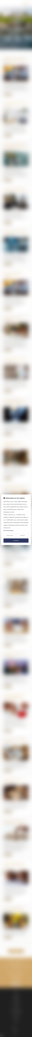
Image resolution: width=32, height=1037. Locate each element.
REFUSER (22, 535)
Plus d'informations (8, 530)
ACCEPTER (16, 540)
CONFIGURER (9, 535)
